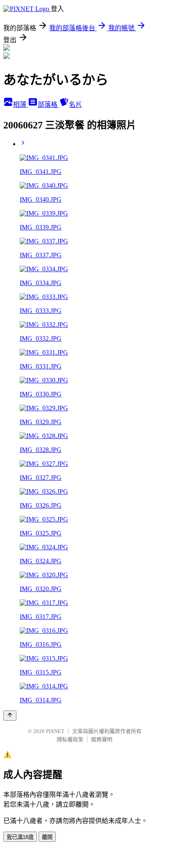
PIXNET (55, 731)
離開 (47, 837)
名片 (75, 104)
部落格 (48, 104)
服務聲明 (101, 739)
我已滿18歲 (20, 837)
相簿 (20, 104)
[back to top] (9, 716)
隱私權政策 (70, 739)
